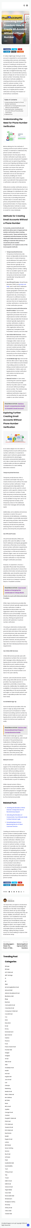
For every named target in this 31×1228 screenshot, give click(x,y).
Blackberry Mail (9, 996)
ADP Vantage (8, 975)
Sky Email (7, 1154)
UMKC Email (8, 1181)
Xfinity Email (8, 1208)
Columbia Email (9, 1008)
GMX (6, 1064)
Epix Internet (8, 1035)
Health (7, 1070)
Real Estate (8, 1133)
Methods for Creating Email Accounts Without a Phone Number (15, 106)
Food (6, 1044)
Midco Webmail (9, 1094)
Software (7, 1157)
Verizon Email (9, 1187)
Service (7, 1151)
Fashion (7, 1038)
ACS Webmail (9, 972)
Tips (6, 1175)
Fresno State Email (10, 1047)
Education (8, 1023)
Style (6, 1160)
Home (5, 17)
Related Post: (9, 114)
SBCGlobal (8, 1145)
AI (5, 978)
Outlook (7, 1115)
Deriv (6, 1020)
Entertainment (9, 1032)
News (6, 1103)
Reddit (7, 1136)
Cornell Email (8, 1014)
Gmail (6, 1059)
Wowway (7, 1205)
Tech (6, 1169)
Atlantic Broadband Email (12, 993)
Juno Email (8, 1079)
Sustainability (9, 1166)
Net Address (8, 1097)
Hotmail (7, 1073)
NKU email (8, 1106)
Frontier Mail (8, 1050)
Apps (6, 984)
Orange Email (9, 1112)
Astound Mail (8, 990)
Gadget (7, 1053)
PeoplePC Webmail (10, 1118)
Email (6, 1026)
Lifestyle (7, 1085)
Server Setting (9, 1148)
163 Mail (7, 969)
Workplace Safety (10, 1202)
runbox (7, 1142)
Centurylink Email (10, 1005)
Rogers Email (8, 1139)
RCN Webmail (9, 1130)
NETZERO (7, 1100)
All (9, 17)
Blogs (6, 999)
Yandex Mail (8, 1214)
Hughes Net (8, 1076)
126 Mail (7, 966)
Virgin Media (8, 1190)
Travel (7, 1178)
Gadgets (7, 1056)
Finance (7, 1041)
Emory (7, 1029)
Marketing (8, 1088)
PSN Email (7, 1121)
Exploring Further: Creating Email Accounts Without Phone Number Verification (14, 111)
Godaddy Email (9, 1067)
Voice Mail (8, 1193)
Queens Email (9, 1127)
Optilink (7, 1109)
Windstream (8, 1199)
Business (7, 1002)
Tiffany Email (8, 1172)
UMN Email (8, 1184)
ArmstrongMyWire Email (12, 987)
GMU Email (8, 1062)
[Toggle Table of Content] (24, 100)
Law (6, 1082)
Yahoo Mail (8, 1211)
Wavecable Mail (9, 1196)
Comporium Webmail (11, 1011)
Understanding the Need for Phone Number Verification (14, 103)
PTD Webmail (9, 1124)
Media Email (8, 1091)
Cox (6, 1017)
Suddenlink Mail (9, 1163)
